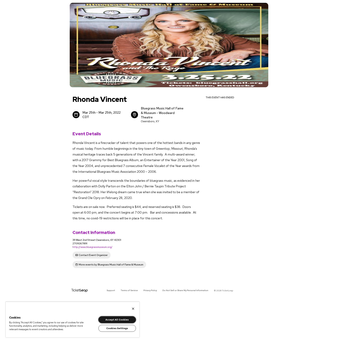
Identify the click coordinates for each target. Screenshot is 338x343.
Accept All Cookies (117, 319)
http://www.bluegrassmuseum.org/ (92, 247)
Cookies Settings (117, 328)
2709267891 (80, 243)
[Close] (133, 309)
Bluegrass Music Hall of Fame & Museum (111, 264)
